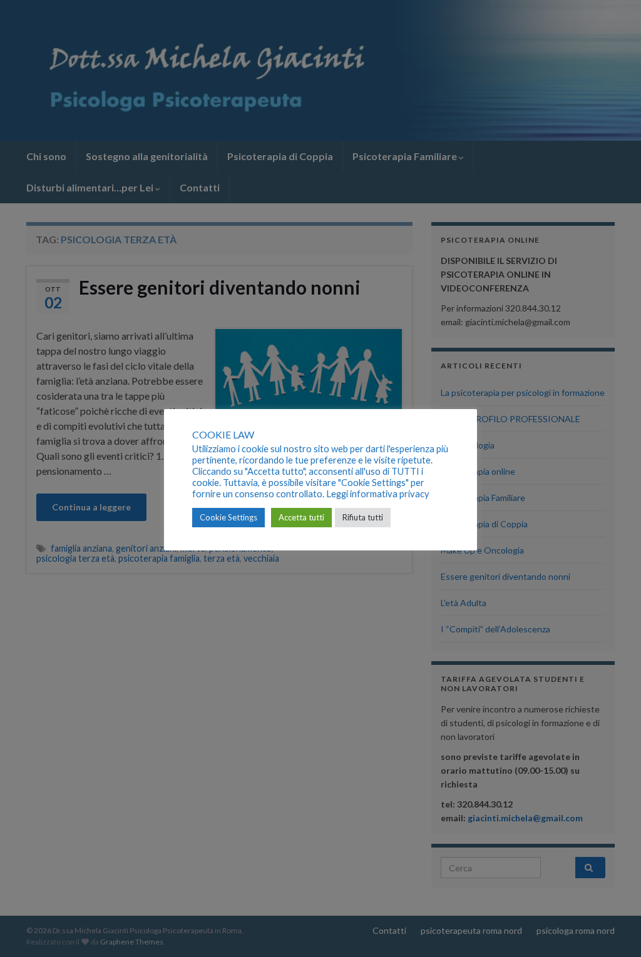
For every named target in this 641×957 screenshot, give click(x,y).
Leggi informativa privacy (377, 494)
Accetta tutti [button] (301, 517)
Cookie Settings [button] (228, 517)
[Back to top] (612, 928)
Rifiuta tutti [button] (362, 517)
